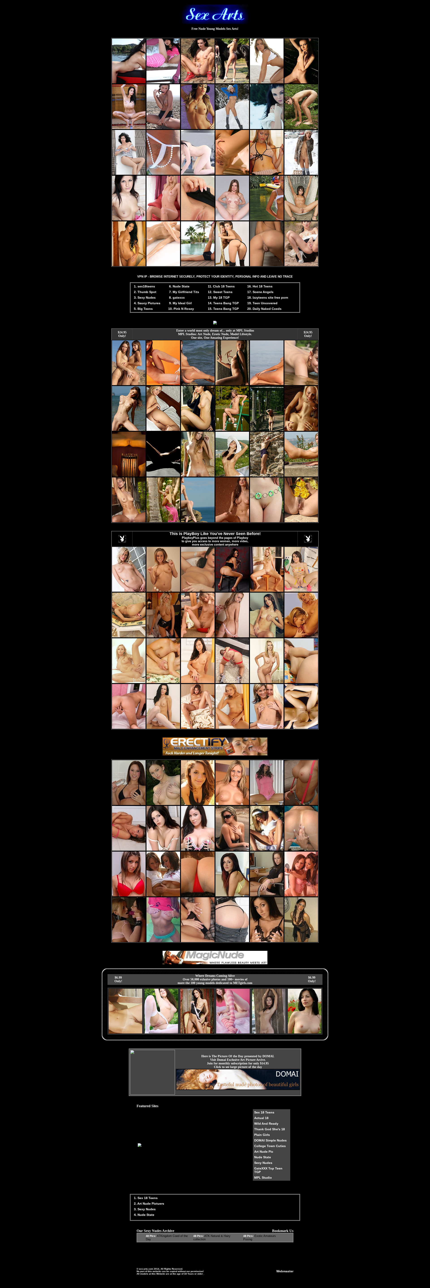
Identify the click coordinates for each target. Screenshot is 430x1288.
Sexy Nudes (263, 1163)
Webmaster (284, 1271)
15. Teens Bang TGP (223, 309)
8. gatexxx (176, 297)
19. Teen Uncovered (262, 303)
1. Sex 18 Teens (145, 1198)
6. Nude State (178, 286)
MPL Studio (263, 1177)
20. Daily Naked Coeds (264, 309)
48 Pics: (151, 1236)
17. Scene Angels (260, 292)
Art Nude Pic (263, 1151)
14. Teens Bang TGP (223, 303)
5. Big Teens (143, 309)
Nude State (262, 1157)
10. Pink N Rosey (181, 309)
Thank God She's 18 (269, 1129)
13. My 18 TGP (219, 297)
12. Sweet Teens (220, 292)
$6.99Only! (118, 979)
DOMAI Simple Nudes (270, 1140)
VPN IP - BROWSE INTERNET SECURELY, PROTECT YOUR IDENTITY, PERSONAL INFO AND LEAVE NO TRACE (215, 276)
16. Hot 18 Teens (260, 286)
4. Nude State (143, 1215)
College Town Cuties (270, 1146)
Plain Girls (262, 1135)
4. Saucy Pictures (146, 303)
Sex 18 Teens (264, 1112)
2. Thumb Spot (144, 292)
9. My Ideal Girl (180, 303)
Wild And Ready (266, 1123)
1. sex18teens (144, 286)
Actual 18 (261, 1118)
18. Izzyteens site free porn (267, 297)
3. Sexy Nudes (144, 297)
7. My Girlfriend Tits (183, 292)
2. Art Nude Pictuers (148, 1203)
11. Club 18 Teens (221, 286)
